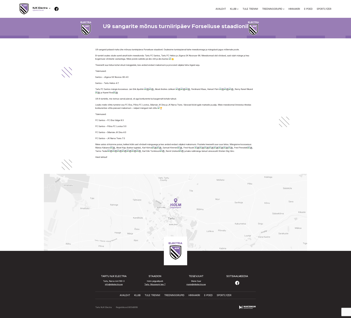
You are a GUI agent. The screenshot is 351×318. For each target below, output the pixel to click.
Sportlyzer (324, 9)
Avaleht (221, 9)
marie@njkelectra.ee (196, 284)
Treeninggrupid (272, 9)
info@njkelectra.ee (114, 284)
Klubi (233, 9)
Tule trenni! (250, 9)
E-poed (308, 9)
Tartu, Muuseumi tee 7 (154, 284)
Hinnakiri (294, 9)
